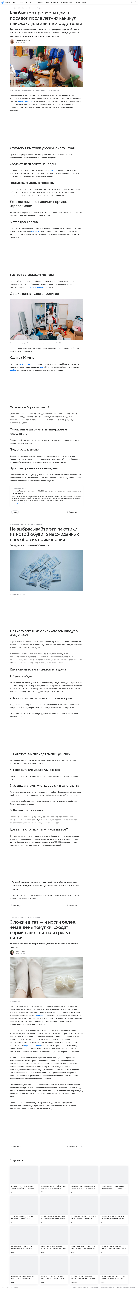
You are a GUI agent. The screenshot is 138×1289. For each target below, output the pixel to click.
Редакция (73, 1287)
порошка (39, 1015)
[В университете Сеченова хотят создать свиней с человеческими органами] (84, 1270)
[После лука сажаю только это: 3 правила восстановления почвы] (84, 1240)
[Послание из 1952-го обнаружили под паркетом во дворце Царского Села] (54, 1180)
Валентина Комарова (22, 40)
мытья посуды (25, 364)
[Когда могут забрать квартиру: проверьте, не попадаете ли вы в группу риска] (54, 1270)
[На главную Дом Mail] (7, 2)
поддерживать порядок (34, 287)
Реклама (16, 1287)
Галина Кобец (20, 952)
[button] (46, 67)
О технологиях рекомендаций (108, 1287)
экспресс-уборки (24, 101)
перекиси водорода (32, 1046)
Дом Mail (31, 8)
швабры (13, 370)
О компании (9, 1287)
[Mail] (3, 2)
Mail (3, 1287)
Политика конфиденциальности (126, 1287)
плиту (42, 367)
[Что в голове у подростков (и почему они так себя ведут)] (24, 1210)
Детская (53, 170)
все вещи (35, 231)
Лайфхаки (40, 8)
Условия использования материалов (88, 1287)
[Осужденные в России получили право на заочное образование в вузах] (114, 1180)
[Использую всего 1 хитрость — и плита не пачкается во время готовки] (114, 1270)
